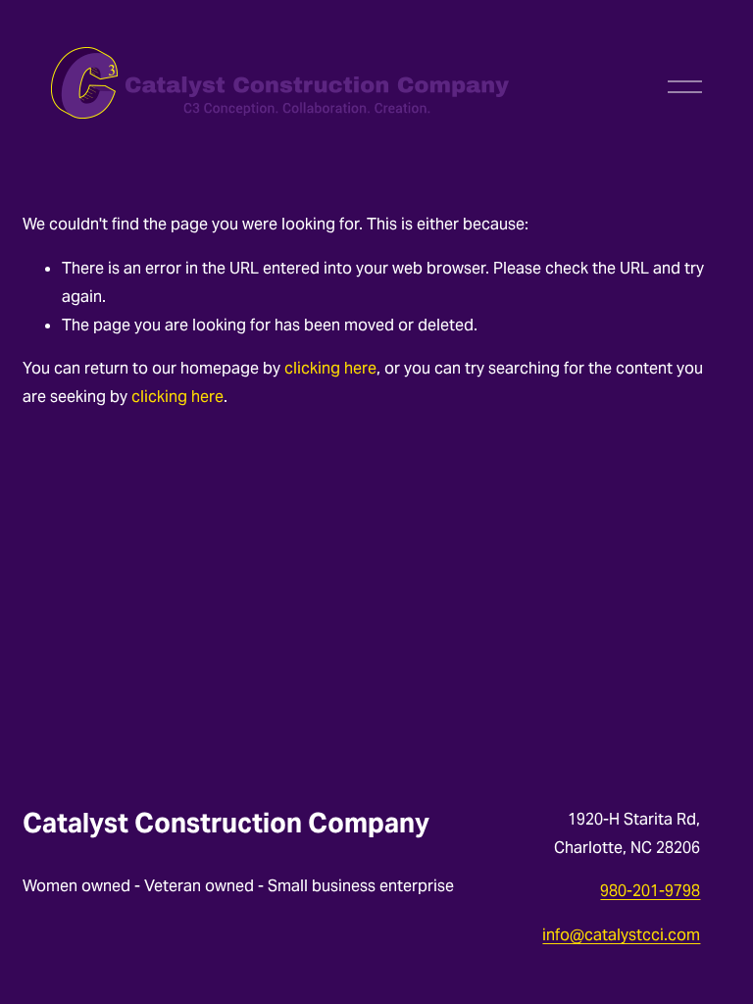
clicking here (330, 368)
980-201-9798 (650, 890)
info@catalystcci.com (621, 935)
